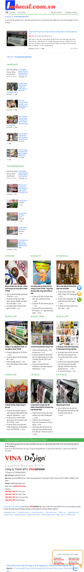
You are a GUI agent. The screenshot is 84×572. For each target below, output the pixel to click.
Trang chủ (8, 17)
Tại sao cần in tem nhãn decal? (22, 215)
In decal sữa (10, 374)
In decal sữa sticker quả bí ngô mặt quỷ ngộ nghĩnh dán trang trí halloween (17, 413)
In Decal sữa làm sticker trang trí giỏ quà (15, 406)
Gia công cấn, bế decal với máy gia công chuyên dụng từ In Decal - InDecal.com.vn (42, 429)
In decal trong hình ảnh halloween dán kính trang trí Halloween (42, 366)
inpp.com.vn (60, 515)
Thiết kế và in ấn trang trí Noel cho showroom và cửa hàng (42, 422)
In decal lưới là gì (64, 371)
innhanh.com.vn (24, 512)
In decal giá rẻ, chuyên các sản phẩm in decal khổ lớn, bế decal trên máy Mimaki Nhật (42, 407)
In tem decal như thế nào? (22, 228)
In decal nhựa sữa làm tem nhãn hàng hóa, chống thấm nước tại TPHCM (17, 427)
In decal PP (36, 255)
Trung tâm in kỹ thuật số (12, 506)
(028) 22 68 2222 (19, 486)
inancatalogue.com (48, 515)
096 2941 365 (10, 497)
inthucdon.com (51, 512)
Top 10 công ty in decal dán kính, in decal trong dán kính (23, 136)
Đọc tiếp (73, 48)
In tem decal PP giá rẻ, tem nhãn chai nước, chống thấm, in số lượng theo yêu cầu (53, 33)
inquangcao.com (10, 512)
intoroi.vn (62, 512)
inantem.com (8, 515)
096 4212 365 (10, 500)
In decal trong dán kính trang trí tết (42, 347)
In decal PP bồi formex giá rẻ (42, 303)
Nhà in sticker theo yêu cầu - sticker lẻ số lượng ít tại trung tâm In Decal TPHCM (16, 288)
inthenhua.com (37, 512)
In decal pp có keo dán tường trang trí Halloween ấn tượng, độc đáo (67, 348)
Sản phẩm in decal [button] (71, 12)
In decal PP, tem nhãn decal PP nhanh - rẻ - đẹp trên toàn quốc (42, 310)
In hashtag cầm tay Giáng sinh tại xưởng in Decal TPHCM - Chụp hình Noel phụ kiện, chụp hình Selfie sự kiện (42, 289)
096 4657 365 (10, 494)
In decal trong (37, 316)
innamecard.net (20, 515)
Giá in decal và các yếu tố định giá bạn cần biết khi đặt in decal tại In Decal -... (68, 410)
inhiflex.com (71, 515)
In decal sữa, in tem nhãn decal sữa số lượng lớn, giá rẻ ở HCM (17, 420)
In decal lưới (62, 316)
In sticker (13, 12)
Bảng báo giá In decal (63, 405)
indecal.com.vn (73, 512)
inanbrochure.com (33, 515)
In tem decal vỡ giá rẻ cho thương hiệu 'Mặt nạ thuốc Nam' (23, 243)
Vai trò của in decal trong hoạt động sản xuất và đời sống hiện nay (22, 188)
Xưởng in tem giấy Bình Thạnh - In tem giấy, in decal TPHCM (16, 348)
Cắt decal (35, 374)
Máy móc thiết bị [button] (56, 12)
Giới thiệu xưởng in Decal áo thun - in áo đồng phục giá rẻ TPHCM (23, 104)
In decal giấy (11, 316)
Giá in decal (61, 374)
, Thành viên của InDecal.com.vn (40, 36)
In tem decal (21, 12)
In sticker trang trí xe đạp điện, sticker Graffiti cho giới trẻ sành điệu (17, 301)
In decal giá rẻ (22, 200)
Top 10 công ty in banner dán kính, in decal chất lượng (23, 152)
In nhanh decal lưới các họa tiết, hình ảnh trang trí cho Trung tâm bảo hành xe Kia (68, 355)
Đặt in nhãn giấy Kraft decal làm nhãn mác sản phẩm (66, 287)
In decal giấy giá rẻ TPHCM (17, 352)
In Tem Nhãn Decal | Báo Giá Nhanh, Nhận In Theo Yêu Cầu (23, 72)
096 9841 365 (10, 491)
